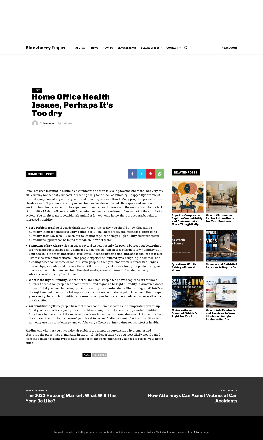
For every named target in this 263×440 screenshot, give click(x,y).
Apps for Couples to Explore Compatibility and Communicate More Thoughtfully (187, 220)
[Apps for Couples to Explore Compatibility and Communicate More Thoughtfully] (187, 197)
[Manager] (36, 123)
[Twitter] (141, 174)
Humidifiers (99, 355)
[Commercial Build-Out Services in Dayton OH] (222, 246)
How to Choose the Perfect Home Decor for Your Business (220, 218)
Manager (48, 123)
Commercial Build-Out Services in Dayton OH (221, 266)
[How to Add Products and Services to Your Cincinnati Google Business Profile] (222, 292)
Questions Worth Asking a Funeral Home (184, 267)
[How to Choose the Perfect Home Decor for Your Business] (222, 197)
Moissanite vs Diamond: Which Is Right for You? (185, 313)
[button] (186, 47)
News (37, 90)
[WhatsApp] (159, 174)
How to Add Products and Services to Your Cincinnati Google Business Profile (221, 315)
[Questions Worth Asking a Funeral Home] (187, 246)
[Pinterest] (150, 174)
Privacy (198, 432)
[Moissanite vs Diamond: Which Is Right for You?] (187, 292)
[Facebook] (132, 174)
